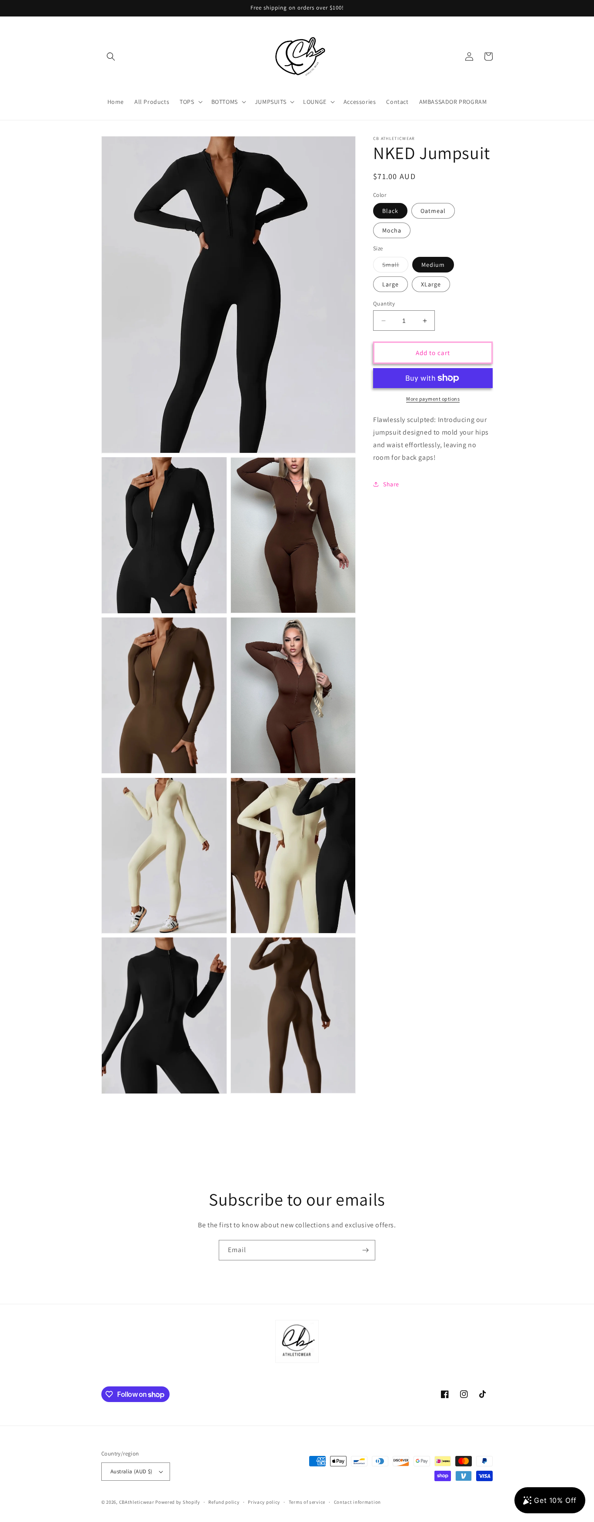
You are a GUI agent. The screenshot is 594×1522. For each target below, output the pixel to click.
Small (395, 266)
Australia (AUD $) (131, 1471)
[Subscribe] (365, 1250)
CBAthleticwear (136, 1502)
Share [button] (391, 484)
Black (390, 211)
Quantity (384, 303)
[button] (110, 56)
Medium (433, 265)
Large (390, 284)
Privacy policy (264, 1502)
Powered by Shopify (177, 1502)
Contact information (357, 1502)
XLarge (431, 284)
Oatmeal (433, 211)
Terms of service (307, 1502)
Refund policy (223, 1502)
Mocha (391, 230)
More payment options (433, 398)
